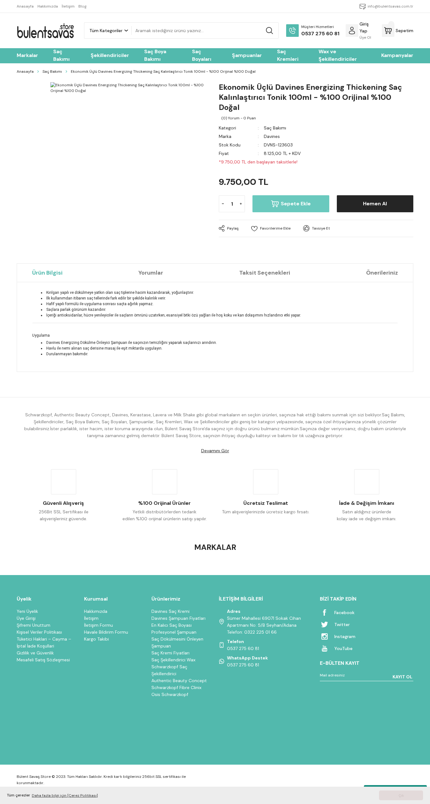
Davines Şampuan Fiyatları (178, 618)
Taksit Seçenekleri (264, 273)
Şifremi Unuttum (33, 625)
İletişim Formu (98, 625)
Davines (272, 136)
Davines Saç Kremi (170, 611)
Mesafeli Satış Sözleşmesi (43, 660)
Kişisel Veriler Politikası (39, 632)
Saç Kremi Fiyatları (170, 653)
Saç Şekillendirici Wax (173, 660)
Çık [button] (401, 795)
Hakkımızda (95, 611)
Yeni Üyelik (27, 611)
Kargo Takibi (96, 639)
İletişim (91, 618)
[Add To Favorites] (271, 228)
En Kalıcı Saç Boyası (171, 625)
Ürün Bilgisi (47, 273)
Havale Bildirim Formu (106, 632)
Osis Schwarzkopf (169, 694)
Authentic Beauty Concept (179, 680)
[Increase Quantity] (241, 204)
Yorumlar (151, 273)
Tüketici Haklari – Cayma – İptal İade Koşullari (44, 642)
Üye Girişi (26, 618)
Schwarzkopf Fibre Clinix (176, 687)
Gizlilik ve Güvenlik (35, 653)
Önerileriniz (382, 273)
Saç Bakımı (275, 128)
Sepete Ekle (296, 203)
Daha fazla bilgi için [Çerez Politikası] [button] (65, 795)
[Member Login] (352, 30)
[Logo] (45, 30)
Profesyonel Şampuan (173, 632)
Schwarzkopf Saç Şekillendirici (169, 670)
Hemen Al (375, 203)
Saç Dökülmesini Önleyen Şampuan (177, 642)
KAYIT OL (402, 677)
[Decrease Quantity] (223, 204)
